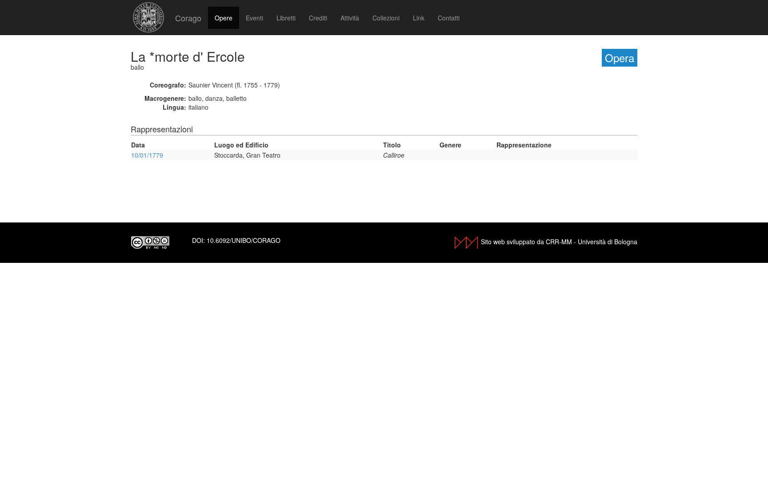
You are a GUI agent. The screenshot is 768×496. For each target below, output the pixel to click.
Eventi (254, 17)
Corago (188, 18)
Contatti (449, 17)
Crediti (318, 17)
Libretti (286, 17)
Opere (223, 17)
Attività (349, 17)
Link (418, 17)
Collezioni (386, 17)
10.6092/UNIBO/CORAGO (243, 240)
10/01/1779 (147, 155)
